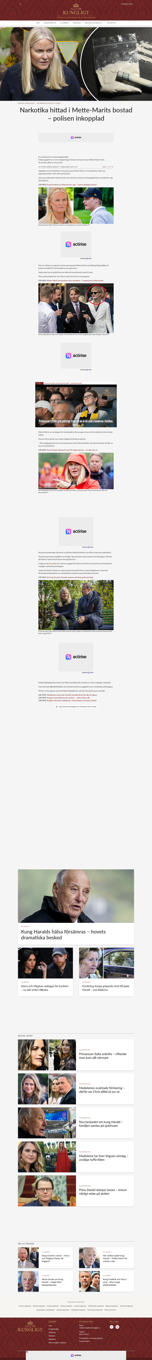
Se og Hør (53, 563)
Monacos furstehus (110, 1310)
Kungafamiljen (50, 23)
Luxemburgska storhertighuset (45, 1310)
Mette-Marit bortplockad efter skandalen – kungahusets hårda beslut (75, 280)
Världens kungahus (93, 23)
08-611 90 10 (84, 1334)
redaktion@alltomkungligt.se (89, 1328)
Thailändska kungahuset (78, 1310)
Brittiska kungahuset (39, 1306)
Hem (38, 23)
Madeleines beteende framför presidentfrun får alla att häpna (72, 695)
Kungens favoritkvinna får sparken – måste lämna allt (68, 698)
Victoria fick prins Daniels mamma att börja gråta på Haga (70, 577)
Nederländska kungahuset (96, 1306)
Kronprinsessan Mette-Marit (49, 103)
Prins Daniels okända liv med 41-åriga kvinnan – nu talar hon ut (72, 450)
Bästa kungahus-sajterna (57, 1343)
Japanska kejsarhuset (62, 1310)
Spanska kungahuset (80, 1306)
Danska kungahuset (66, 1306)
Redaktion (111, 23)
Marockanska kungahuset (95, 1310)
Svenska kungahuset (25, 1306)
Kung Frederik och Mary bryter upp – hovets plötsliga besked (71, 184)
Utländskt (64, 23)
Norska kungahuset (26, 103)
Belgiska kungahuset (112, 1306)
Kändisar (77, 23)
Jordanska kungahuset (126, 1306)
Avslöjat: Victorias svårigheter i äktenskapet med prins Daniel (71, 700)
